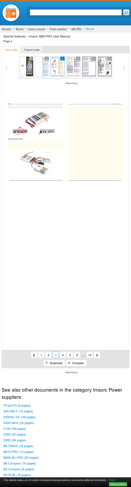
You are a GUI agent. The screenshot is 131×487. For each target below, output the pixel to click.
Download (55, 363)
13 (89, 355)
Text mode (11, 49)
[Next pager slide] (124, 68)
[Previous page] (34, 355)
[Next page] (97, 355)
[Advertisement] (65, 90)
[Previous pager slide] (7, 68)
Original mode (32, 49)
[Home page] (11, 12)
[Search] (126, 12)
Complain (77, 363)
